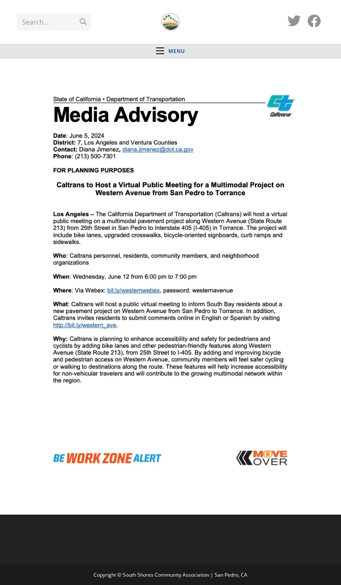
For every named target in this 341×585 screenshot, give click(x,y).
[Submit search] (83, 22)
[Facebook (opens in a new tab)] (314, 20)
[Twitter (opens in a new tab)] (294, 20)
